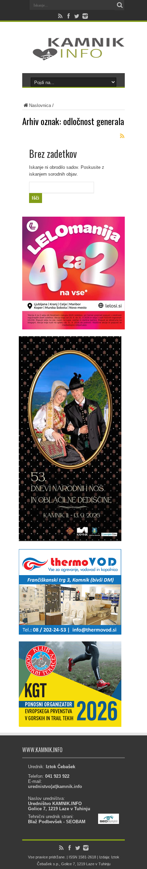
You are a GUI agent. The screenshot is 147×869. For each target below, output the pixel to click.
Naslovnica (40, 105)
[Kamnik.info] (73, 56)
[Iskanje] (120, 5)
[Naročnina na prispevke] (122, 136)
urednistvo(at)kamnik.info (55, 786)
